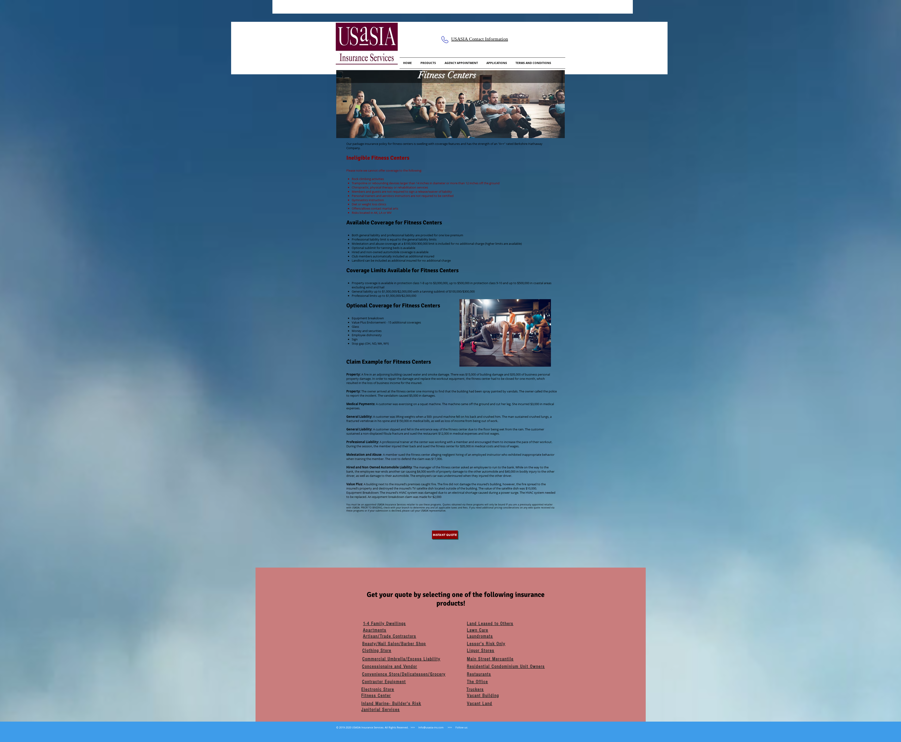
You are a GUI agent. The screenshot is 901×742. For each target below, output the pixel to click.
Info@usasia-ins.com (430, 727)
